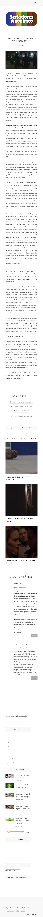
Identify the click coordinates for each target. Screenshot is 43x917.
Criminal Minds (21, 416)
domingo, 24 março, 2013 (21, 648)
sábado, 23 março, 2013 (20, 587)
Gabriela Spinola (22, 644)
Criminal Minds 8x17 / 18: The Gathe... (19, 520)
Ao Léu (8, 735)
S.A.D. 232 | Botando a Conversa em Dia (23, 776)
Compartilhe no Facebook (22, 402)
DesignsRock (9, 911)
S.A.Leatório (9, 751)
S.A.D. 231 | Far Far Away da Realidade (22, 786)
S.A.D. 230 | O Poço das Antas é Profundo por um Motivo (23, 796)
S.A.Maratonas (10, 755)
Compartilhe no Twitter (23, 406)
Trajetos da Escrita (11, 763)
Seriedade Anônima (12, 759)
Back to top (31, 914)
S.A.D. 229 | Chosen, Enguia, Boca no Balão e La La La (23, 808)
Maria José (18, 584)
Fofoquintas (9, 739)
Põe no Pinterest (22, 411)
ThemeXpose (28, 908)
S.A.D (7, 747)
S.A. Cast (8, 743)
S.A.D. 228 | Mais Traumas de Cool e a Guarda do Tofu (22, 820)
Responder (34, 635)
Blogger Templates (11, 908)
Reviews (29, 416)
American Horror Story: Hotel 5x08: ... (20, 561)
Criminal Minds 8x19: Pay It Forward (19, 478)
